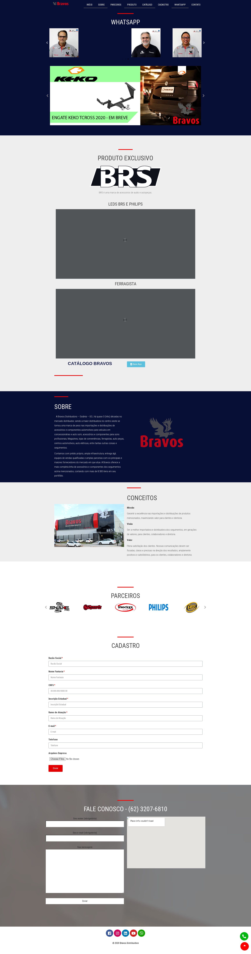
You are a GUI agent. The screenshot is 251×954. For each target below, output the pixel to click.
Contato (195, 4)
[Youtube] (133, 933)
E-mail (52, 726)
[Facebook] (109, 933)
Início (89, 4)
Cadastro (163, 4)
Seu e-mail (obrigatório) (85, 832)
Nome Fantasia (56, 671)
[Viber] (141, 933)
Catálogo (147, 4)
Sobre (101, 4)
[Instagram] (117, 933)
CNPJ (51, 685)
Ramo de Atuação (57, 712)
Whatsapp (180, 4)
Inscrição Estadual (58, 698)
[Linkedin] (125, 933)
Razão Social (55, 658)
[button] (47, 42)
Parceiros (115, 4)
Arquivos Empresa (58, 753)
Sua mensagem (84, 847)
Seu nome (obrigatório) (85, 818)
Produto (132, 4)
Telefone (53, 739)
